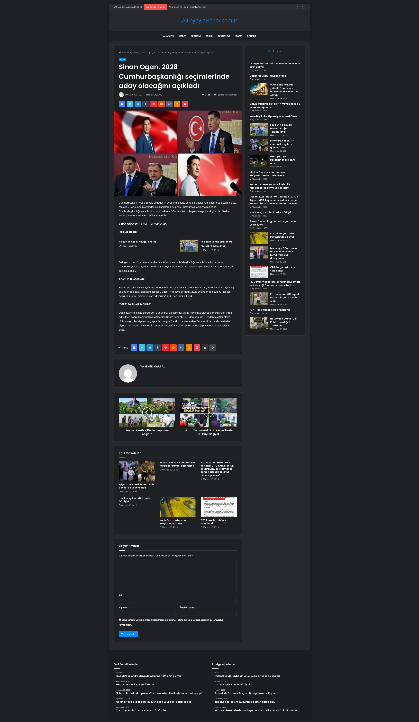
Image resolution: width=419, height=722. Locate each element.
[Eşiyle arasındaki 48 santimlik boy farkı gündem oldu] (137, 471)
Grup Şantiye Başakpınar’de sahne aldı (283, 160)
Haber (182, 36)
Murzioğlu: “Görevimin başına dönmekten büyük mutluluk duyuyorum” (283, 253)
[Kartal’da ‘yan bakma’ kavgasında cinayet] (178, 507)
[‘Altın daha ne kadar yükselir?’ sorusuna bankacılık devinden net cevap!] (259, 89)
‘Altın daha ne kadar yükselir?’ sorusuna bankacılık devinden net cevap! (205, 7)
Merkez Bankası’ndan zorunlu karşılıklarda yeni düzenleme (177, 464)
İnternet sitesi (187, 607)
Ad (121, 595)
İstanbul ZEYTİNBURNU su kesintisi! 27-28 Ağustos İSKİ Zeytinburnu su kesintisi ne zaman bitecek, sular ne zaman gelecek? (217, 469)
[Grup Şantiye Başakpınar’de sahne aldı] (259, 161)
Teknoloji (224, 36)
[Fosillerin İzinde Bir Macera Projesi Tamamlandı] (189, 246)
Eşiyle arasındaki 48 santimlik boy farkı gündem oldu (136, 486)
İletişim (251, 36)
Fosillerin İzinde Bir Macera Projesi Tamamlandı (281, 128)
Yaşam (238, 36)
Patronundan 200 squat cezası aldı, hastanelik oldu (284, 297)
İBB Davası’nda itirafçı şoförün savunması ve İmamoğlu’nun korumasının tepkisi (275, 283)
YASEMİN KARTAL (133, 95)
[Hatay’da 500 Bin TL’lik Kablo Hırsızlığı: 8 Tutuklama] (259, 323)
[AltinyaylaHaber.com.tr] (209, 21)
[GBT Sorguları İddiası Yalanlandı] (219, 507)
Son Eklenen (275, 51)
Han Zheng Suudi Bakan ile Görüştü (134, 500)
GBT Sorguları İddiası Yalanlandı (213, 521)
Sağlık (209, 36)
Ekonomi (196, 36)
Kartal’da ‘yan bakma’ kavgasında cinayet (173, 521)
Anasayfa (168, 36)
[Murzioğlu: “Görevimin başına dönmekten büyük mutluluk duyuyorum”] (259, 252)
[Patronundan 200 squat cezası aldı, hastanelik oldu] (259, 298)
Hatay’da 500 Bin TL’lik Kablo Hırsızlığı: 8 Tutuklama (283, 322)
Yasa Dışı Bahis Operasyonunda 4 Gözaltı (274, 116)
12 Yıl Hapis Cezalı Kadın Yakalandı (270, 309)
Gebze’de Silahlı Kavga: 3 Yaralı (137, 241)
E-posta (124, 607)
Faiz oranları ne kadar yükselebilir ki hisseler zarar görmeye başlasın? (271, 186)
